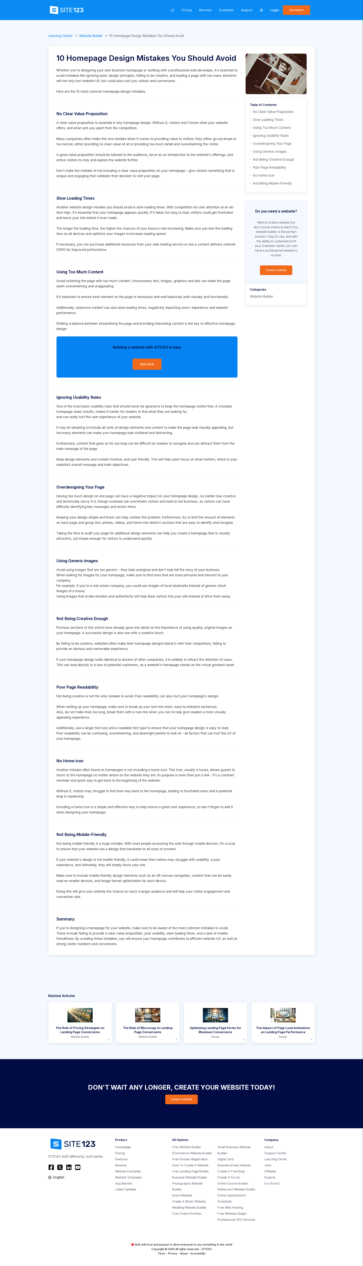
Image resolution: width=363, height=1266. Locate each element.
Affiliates (270, 1171)
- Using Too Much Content (270, 128)
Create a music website (189, 1201)
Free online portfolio (187, 1213)
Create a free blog (230, 1171)
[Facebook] (51, 1167)
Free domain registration (190, 1159)
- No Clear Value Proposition (271, 112)
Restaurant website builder (236, 1189)
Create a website (276, 270)
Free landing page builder (190, 1171)
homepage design (137, 123)
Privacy (172, 1253)
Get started (296, 10)
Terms (161, 1253)
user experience (104, 417)
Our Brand (271, 1183)
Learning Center (60, 36)
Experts (269, 1177)
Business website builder (189, 1177)
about (268, 1147)
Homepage (123, 1147)
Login (274, 10)
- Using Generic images (268, 151)
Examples (226, 10)
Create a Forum (228, 1177)
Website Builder (91, 36)
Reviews (205, 10)
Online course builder (232, 1183)
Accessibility (198, 1253)
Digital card (225, 1159)
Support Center (275, 1153)
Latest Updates (125, 1189)
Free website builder (186, 1147)
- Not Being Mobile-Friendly (271, 183)
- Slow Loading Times (267, 120)
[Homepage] (172, 10)
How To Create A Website (190, 1165)
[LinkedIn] (69, 1167)
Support (247, 10)
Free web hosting (230, 1207)
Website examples (128, 1171)
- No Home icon (262, 175)
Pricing (187, 10)
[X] (60, 1167)
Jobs (267, 1165)
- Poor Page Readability (268, 167)
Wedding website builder (189, 1207)
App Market (123, 1183)
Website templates (128, 1177)
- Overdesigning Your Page (271, 143)
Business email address (234, 1165)
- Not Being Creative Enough (272, 159)
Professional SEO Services (236, 1219)
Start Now (147, 364)
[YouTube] (78, 1167)
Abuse (184, 1253)
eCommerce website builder (192, 1153)
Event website (182, 1195)
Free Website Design (231, 1213)
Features (121, 1159)
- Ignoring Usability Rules (269, 136)
